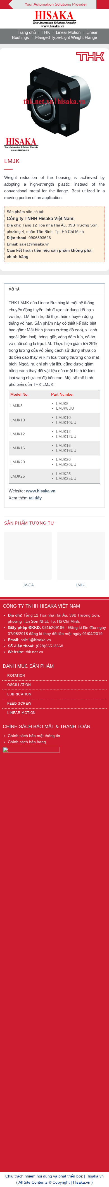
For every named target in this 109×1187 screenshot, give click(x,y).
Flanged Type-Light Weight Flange (66, 37)
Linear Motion (68, 32)
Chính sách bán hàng (27, 742)
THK (46, 32)
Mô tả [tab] (14, 289)
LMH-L (81, 585)
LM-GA (28, 585)
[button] (7, 18)
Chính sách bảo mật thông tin (34, 736)
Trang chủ (27, 32)
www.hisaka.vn (40, 491)
